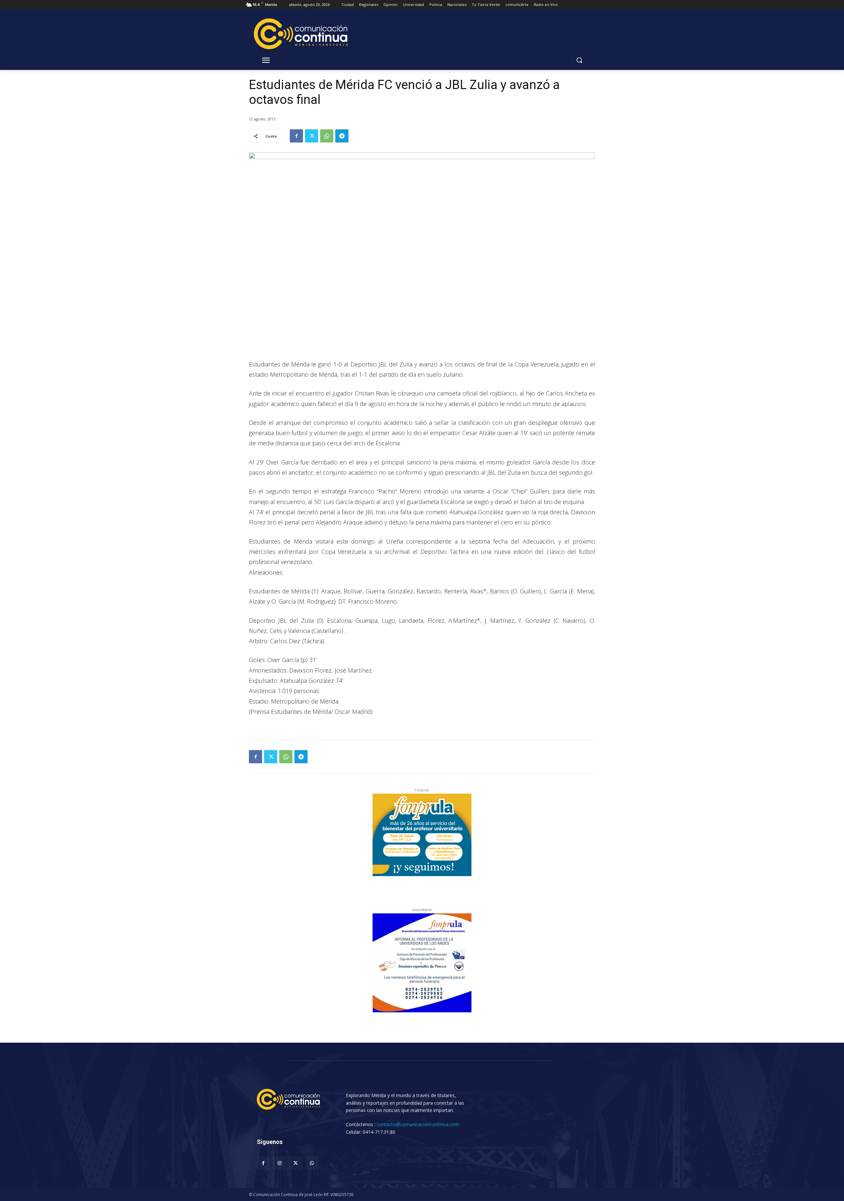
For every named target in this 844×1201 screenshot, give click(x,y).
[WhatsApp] (326, 135)
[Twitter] (311, 135)
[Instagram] (279, 1163)
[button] (579, 60)
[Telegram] (341, 135)
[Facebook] (296, 135)
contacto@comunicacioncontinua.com (418, 1124)
